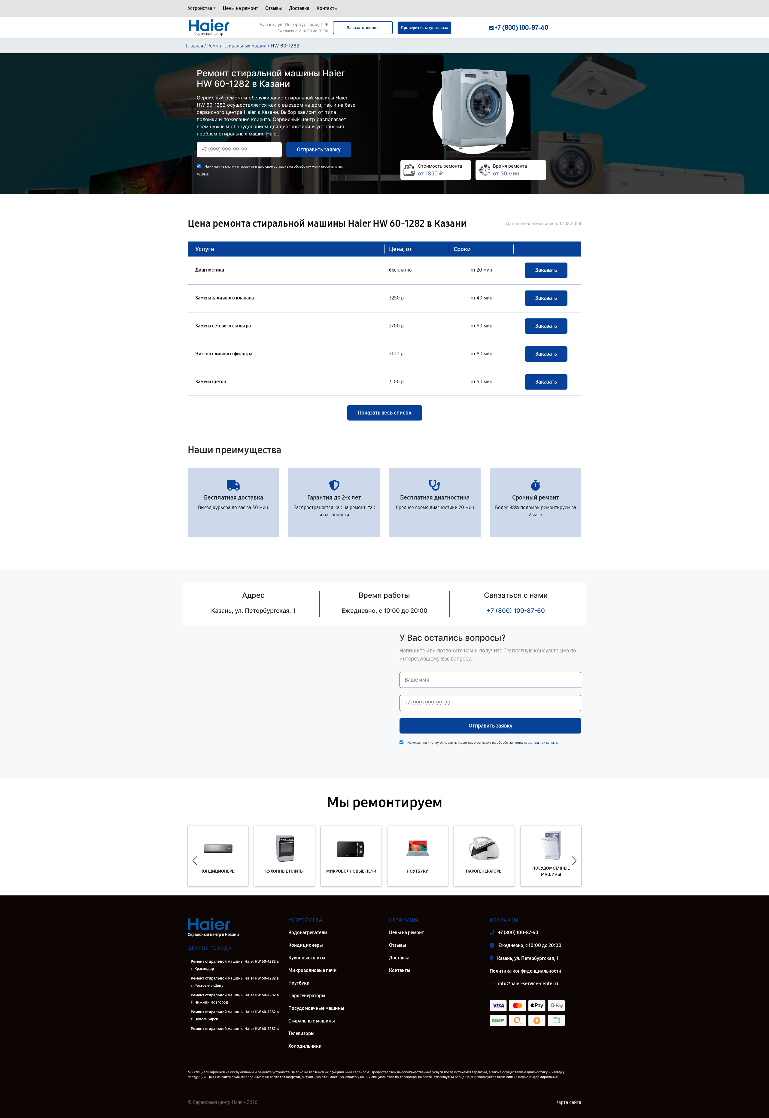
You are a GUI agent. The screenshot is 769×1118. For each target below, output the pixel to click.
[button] (195, 860)
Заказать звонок (363, 27)
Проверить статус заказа (424, 27)
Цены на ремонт (240, 8)
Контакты (327, 8)
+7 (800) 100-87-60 (516, 610)
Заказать (546, 270)
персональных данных (540, 743)
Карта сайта (568, 1102)
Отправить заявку (319, 149)
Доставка (299, 8)
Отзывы (273, 8)
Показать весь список (385, 412)
